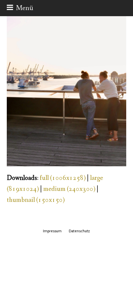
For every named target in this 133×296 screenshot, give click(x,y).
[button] (20, 8)
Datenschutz (79, 231)
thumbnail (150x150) (36, 200)
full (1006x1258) (63, 178)
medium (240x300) (69, 189)
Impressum (52, 231)
